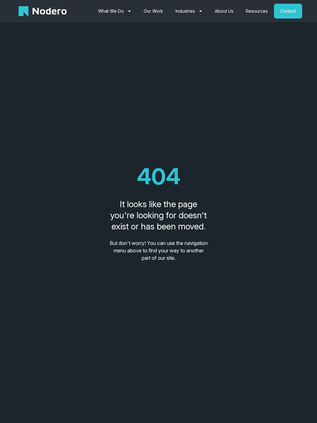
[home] (42, 11)
